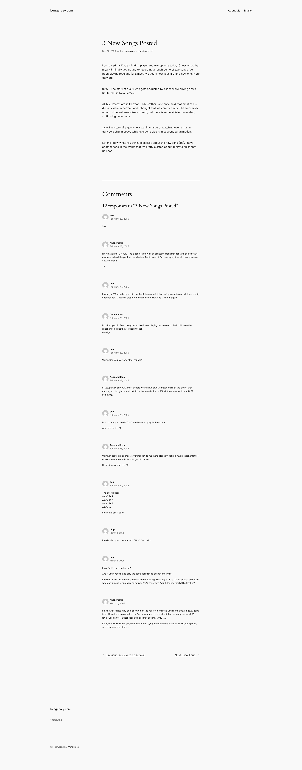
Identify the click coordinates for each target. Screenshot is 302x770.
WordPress (73, 746)
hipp (112, 529)
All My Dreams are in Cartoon (120, 104)
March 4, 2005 (117, 603)
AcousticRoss (117, 377)
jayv (112, 215)
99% (105, 89)
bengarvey (129, 51)
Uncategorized (145, 51)
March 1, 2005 (117, 533)
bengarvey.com (61, 10)
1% (104, 127)
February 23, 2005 (119, 218)
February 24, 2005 (119, 485)
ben (112, 283)
